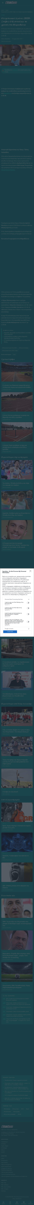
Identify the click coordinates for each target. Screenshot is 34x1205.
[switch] (28, 603)
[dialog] (17, 602)
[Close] (30, 571)
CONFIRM (10, 631)
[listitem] (17, 599)
